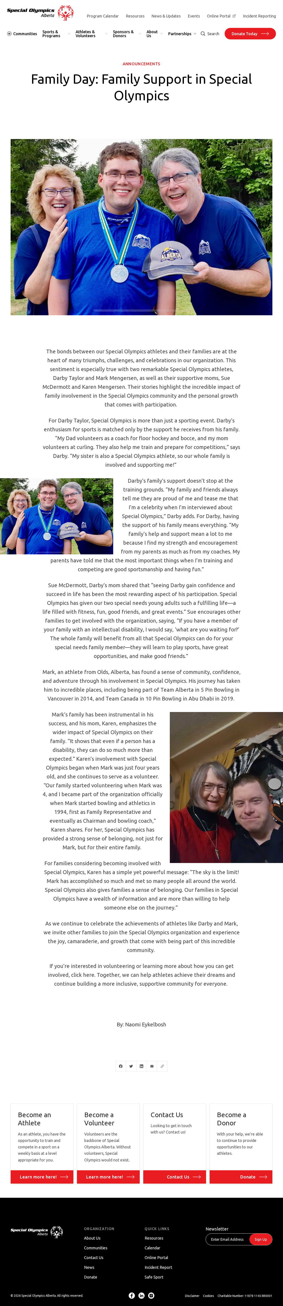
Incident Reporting (259, 16)
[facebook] (120, 1066)
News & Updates (166, 16)
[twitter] (131, 1066)
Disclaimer (192, 1296)
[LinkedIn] (141, 1295)
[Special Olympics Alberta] (40, 13)
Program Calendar (103, 16)
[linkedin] (141, 1066)
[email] (152, 1066)
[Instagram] (151, 1295)
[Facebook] (132, 1295)
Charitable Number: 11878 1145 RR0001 (245, 1296)
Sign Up (261, 1239)
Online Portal (219, 16)
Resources (135, 16)
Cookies (208, 1296)
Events (194, 16)
